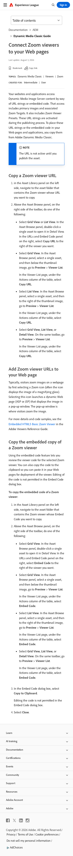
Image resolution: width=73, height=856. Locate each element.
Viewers (49, 76)
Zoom (60, 76)
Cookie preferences (47, 834)
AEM (35, 30)
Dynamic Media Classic (30, 76)
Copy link (33, 68)
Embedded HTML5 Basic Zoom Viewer (32, 424)
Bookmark (17, 68)
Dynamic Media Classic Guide (32, 36)
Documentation (18, 30)
